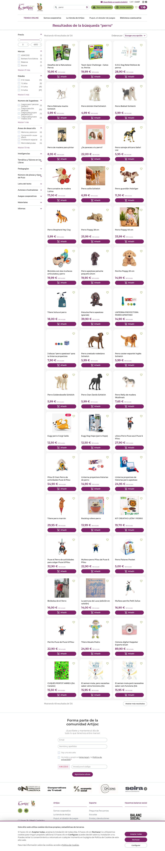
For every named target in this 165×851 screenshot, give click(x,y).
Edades (21, 76)
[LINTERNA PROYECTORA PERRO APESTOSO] (129, 308)
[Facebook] (26, 810)
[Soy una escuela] (102, 7)
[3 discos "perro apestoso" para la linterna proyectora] (62, 349)
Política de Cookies (70, 845)
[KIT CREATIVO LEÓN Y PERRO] (129, 514)
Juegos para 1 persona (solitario (31, 105)
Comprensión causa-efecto (31, 136)
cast (137, 2)
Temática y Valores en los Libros (29, 161)
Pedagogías (23, 169)
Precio (21, 35)
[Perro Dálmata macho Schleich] (62, 102)
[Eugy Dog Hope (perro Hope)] (96, 431)
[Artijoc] (31, 7)
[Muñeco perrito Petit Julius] (129, 596)
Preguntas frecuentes (99, 811)
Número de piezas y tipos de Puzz (29, 176)
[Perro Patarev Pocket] (129, 555)
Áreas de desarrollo (27, 128)
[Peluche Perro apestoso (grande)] (96, 308)
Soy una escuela (68, 753)
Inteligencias (24, 154)
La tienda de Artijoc (75, 18)
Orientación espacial (31, 140)
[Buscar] (56, 7)
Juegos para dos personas (31, 109)
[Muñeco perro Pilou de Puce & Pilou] (96, 555)
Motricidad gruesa (31, 143)
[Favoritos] (136, 7)
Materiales (23, 202)
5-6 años (31, 90)
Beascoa (31, 62)
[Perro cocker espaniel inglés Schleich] (129, 349)
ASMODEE (31, 55)
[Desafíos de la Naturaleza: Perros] (62, 60)
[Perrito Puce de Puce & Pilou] (62, 637)
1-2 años (31, 83)
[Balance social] (136, 819)
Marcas (21, 51)
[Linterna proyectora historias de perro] (96, 473)
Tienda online (31, 18)
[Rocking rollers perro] (96, 514)
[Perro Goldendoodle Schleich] (62, 390)
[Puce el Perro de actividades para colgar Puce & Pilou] (62, 555)
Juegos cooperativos (27, 196)
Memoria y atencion (31, 132)
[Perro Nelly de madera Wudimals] (129, 390)
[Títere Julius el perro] (62, 308)
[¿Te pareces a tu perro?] (96, 143)
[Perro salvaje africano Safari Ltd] (129, 143)
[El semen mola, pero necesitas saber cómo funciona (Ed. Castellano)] (96, 679)
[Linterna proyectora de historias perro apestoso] (129, 473)
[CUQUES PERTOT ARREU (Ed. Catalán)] (62, 679)
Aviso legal (84, 757)
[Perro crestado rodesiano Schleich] (96, 349)
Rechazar (136, 840)
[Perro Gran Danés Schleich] (96, 390)
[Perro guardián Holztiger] (129, 184)
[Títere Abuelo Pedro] (96, 637)
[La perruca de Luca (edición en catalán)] (96, 596)
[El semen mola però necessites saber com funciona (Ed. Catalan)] (129, 679)
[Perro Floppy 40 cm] (129, 225)
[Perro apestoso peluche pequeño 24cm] (96, 266)
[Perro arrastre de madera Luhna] (62, 184)
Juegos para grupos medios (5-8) (31, 117)
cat (131, 2)
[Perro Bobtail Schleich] (129, 102)
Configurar (136, 845)
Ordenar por (117, 36)
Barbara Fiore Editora (31, 59)
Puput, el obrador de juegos (65, 818)
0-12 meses (31, 80)
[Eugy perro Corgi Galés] (62, 431)
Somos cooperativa (52, 18)
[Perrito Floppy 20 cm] (129, 266)
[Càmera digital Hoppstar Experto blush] (129, 637)
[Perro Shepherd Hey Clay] (62, 225)
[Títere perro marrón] (62, 514)
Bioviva (31, 65)
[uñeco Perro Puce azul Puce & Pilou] (129, 431)
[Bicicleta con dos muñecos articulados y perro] (62, 266)
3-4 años (31, 87)
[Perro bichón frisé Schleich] (96, 102)
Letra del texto (24, 184)
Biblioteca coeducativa (130, 18)
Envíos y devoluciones (99, 818)
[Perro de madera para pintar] (62, 143)
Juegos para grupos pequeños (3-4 (31, 113)
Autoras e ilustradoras (28, 190)
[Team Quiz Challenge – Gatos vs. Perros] (96, 60)
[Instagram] (20, 810)
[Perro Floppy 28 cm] (96, 225)
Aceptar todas (136, 834)
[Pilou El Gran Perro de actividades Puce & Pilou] (62, 473)
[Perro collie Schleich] (96, 184)
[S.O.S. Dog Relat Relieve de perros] (129, 60)
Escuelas (93, 815)
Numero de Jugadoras (28, 101)
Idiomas (21, 208)
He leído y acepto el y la (81, 758)
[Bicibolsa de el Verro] (62, 596)
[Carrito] (143, 7)
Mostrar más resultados (135, 704)
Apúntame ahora (82, 774)
